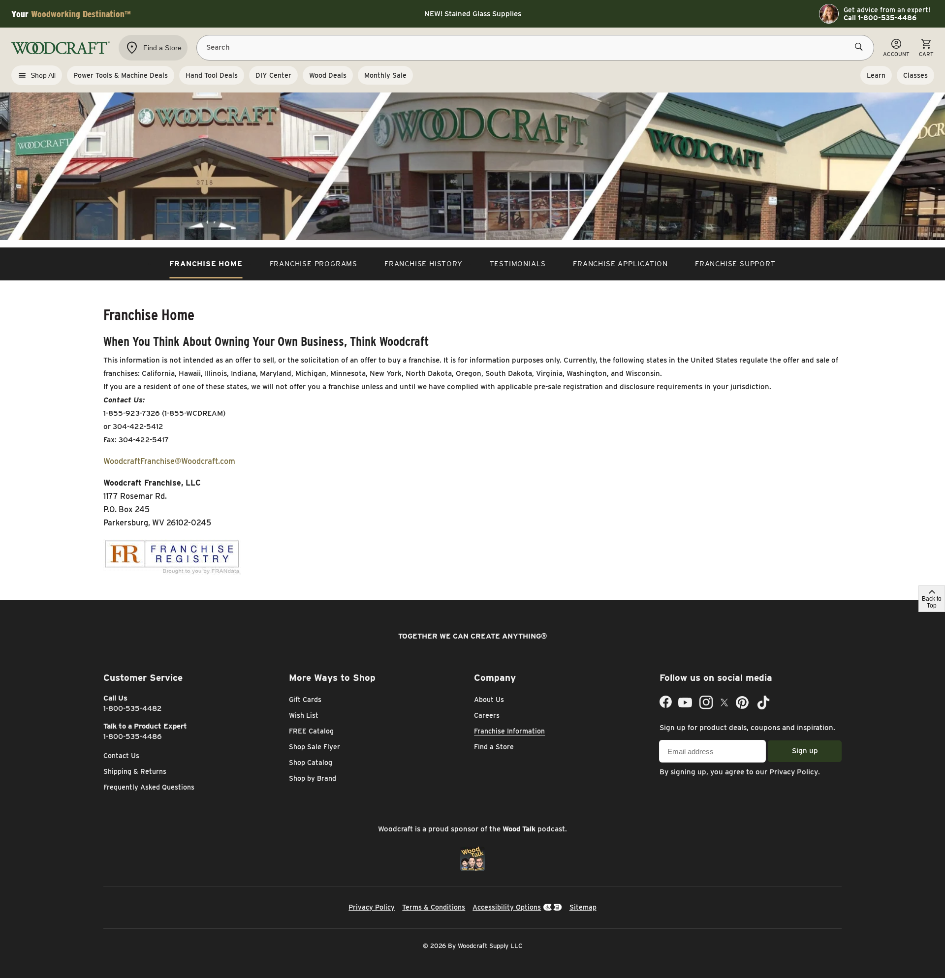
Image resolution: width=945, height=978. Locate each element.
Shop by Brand (312, 778)
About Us (489, 699)
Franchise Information (509, 731)
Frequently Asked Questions (148, 787)
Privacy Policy (793, 771)
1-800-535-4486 (132, 736)
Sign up (805, 750)
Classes (915, 75)
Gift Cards (305, 699)
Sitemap (583, 907)
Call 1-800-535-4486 (880, 18)
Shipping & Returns (134, 771)
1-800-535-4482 (132, 708)
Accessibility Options (506, 907)
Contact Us (121, 756)
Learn (876, 75)
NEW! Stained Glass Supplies (472, 13)
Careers (487, 715)
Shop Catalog (310, 762)
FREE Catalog (311, 731)
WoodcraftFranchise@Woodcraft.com (169, 461)
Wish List (303, 715)
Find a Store (494, 747)
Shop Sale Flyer (314, 747)
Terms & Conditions (433, 907)
